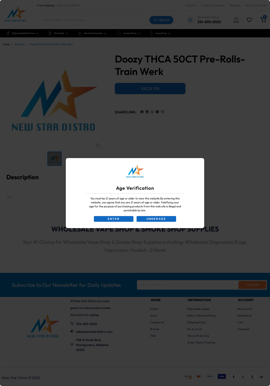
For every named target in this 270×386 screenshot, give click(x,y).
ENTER (114, 218)
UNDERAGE (156, 218)
